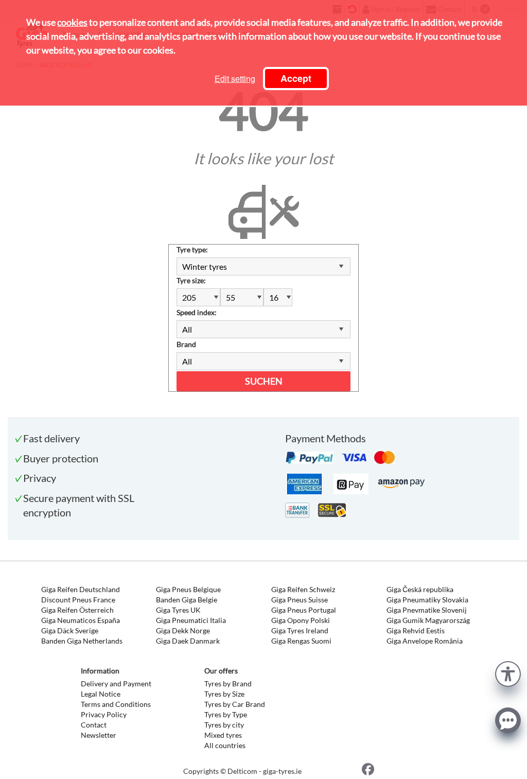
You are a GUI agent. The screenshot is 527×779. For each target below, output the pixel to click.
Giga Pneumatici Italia (191, 620)
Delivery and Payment (116, 683)
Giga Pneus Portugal (303, 609)
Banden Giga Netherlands (81, 640)
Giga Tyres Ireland (299, 630)
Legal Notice (100, 693)
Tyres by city (224, 724)
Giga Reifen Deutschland (80, 589)
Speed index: (197, 312)
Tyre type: (192, 249)
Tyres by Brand (228, 683)
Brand (186, 344)
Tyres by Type (225, 714)
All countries (224, 745)
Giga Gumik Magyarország (428, 620)
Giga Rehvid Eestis (416, 630)
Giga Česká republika (420, 589)
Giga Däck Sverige (69, 630)
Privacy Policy (104, 714)
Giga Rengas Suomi (301, 640)
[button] (508, 672)
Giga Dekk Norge (183, 630)
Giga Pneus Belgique (188, 589)
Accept (295, 78)
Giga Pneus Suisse (299, 599)
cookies (72, 22)
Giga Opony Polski (300, 620)
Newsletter (98, 735)
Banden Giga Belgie (186, 599)
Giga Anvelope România (425, 640)
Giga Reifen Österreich (77, 609)
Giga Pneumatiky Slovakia (427, 599)
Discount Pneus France (78, 599)
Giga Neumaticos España (80, 620)
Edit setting (235, 78)
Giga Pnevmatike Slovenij (427, 609)
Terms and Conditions (116, 704)
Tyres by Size (224, 693)
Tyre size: (191, 280)
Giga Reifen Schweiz (303, 589)
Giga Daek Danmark (188, 640)
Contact (94, 724)
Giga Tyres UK (178, 609)
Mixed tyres (223, 735)
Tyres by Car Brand (234, 704)
